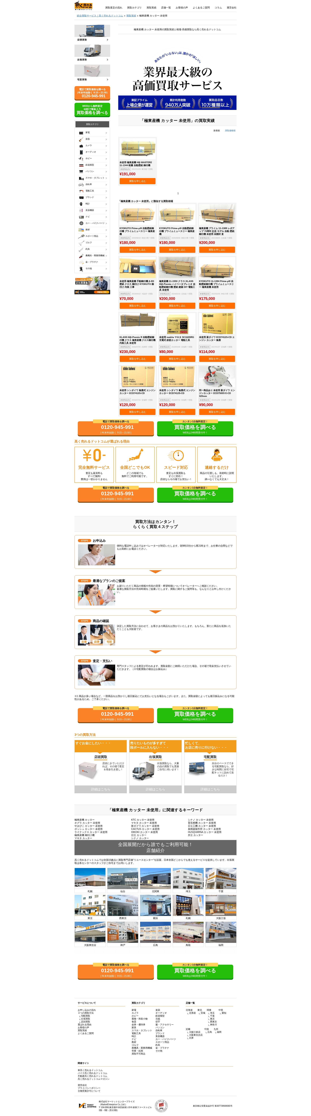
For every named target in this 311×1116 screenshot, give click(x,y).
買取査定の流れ (113, 7)
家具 (134, 1027)
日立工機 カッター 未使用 (202, 825)
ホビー (89, 158)
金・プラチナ (92, 262)
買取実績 (151, 7)
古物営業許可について (89, 1091)
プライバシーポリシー (89, 1088)
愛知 (224, 1013)
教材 (88, 229)
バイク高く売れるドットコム (92, 1073)
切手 (158, 1021)
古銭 (158, 1018)
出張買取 (85, 1018)
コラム (218, 7)
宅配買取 (85, 1016)
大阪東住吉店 (196, 1035)
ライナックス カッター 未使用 (91, 832)
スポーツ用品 (92, 236)
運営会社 (231, 7)
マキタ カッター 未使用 (144, 822)
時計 (88, 203)
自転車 (89, 184)
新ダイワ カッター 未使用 (145, 825)
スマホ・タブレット (95, 178)
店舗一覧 (166, 7)
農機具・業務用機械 (95, 255)
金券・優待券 (138, 1024)
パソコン (90, 171)
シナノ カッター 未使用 (200, 819)
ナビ (88, 216)
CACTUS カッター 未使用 (145, 829)
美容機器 (90, 210)
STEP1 (84, 540)
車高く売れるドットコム (90, 1070)
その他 (89, 268)
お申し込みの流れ (87, 1010)
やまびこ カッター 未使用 (89, 825)
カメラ (89, 145)
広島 (209, 1032)
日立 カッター (138, 835)
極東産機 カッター (85, 819)
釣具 (88, 249)
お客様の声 (182, 7)
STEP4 (84, 661)
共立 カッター (195, 835)
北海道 (192, 1013)
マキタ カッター (83, 838)
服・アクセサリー (165, 1024)
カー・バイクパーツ (95, 223)
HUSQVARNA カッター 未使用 (204, 832)
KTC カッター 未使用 (142, 819)
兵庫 (191, 1038)
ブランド (90, 197)
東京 (212, 1018)
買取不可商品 (138, 1053)
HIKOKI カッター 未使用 (144, 832)
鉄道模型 (90, 165)
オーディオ (91, 152)
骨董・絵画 (137, 1050)
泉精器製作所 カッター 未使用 (204, 829)
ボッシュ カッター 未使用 (89, 829)
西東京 (213, 1021)
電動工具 (90, 191)
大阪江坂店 (194, 1032)
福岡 (219, 1032)
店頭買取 (85, 1021)
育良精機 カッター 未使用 (202, 822)
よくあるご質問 (201, 7)
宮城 (203, 1013)
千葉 (212, 1016)
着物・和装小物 (140, 1018)
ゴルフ (89, 242)
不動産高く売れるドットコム (92, 1076)
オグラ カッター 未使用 (87, 822)
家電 (88, 132)
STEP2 (84, 580)
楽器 (88, 139)
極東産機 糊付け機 (85, 835)
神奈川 (213, 1024)
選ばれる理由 (84, 1024)
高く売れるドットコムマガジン (93, 1079)
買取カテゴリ (134, 7)
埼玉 (212, 1013)
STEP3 (84, 621)
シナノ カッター (140, 838)
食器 (134, 1021)
